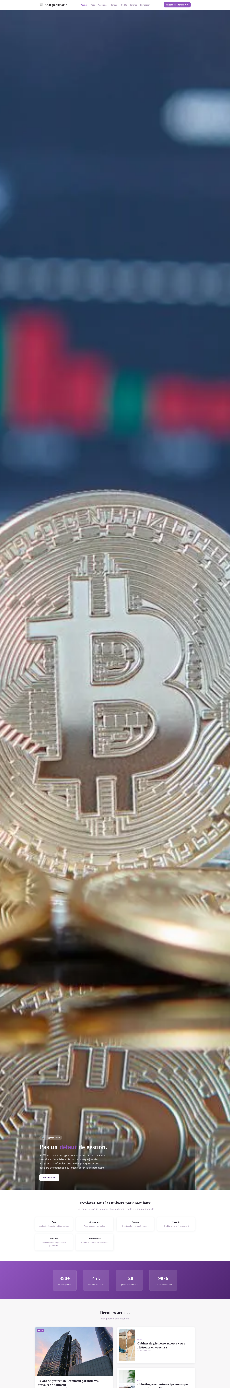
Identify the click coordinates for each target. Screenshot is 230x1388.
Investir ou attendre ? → (177, 5)
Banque (114, 5)
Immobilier (145, 5)
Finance (133, 5)
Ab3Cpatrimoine (53, 5)
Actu (93, 5)
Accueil (84, 5)
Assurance (102, 5)
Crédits (123, 5)
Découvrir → (49, 1177)
